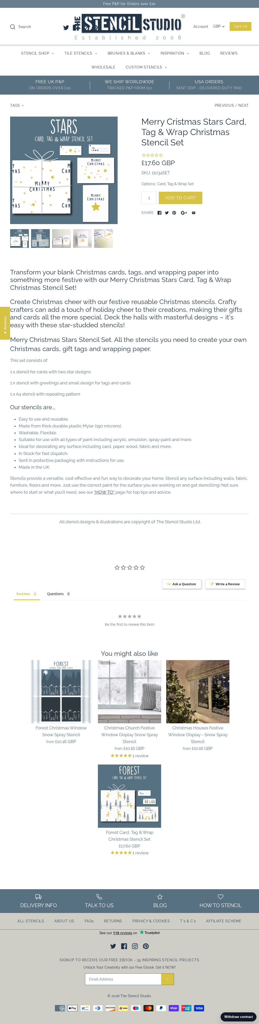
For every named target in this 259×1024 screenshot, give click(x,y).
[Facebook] (76, 28)
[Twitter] (66, 28)
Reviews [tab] (23, 593)
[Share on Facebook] (159, 213)
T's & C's (188, 921)
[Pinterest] (95, 28)
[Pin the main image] (174, 213)
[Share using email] (194, 213)
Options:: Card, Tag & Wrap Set (167, 184)
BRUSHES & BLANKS (129, 53)
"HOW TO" (104, 492)
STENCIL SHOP (37, 53)
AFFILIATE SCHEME (223, 921)
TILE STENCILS (80, 53)
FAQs (89, 921)
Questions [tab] (55, 593)
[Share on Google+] (184, 213)
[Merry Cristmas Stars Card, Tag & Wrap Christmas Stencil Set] (64, 170)
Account (200, 27)
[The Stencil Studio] (129, 16)
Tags (17, 105)
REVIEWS (229, 53)
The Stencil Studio (135, 996)
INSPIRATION (175, 53)
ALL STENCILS (30, 921)
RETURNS (113, 921)
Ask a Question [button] (184, 584)
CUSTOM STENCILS (146, 67)
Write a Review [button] (228, 584)
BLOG (205, 53)
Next (244, 105)
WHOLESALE (103, 67)
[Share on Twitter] (167, 213)
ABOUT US (64, 921)
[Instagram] (85, 28)
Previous (224, 105)
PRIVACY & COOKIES (151, 921)
